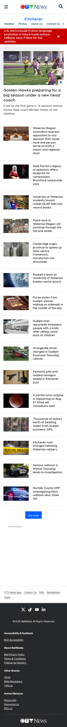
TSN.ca (8, 685)
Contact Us (53, 23)
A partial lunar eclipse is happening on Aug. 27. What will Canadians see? (48, 400)
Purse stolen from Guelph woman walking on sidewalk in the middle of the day (48, 303)
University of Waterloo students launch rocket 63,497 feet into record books (48, 202)
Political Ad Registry (15, 662)
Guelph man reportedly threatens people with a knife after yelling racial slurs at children (47, 328)
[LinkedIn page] (44, 609)
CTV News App (12, 592)
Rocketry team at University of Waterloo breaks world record (48, 278)
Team (7, 597)
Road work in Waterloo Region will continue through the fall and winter (47, 226)
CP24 (7, 677)
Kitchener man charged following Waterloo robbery (45, 446)
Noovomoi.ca (11, 704)
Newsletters (53, 592)
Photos (23, 23)
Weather (9, 23)
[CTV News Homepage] (34, 7)
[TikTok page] (30, 609)
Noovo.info (10, 700)
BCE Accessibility (13, 639)
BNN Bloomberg (13, 681)
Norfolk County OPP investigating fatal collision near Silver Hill (46, 493)
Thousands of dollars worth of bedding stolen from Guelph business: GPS (47, 424)
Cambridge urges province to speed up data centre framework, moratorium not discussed (47, 252)
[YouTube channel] (37, 609)
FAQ (41, 592)
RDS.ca (8, 708)
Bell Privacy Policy (14, 654)
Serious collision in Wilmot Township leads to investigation (47, 469)
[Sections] (6, 6)
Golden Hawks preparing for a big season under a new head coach (32, 95)
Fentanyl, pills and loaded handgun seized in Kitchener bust (46, 377)
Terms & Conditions (15, 658)
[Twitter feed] (23, 609)
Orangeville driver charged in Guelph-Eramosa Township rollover (46, 353)
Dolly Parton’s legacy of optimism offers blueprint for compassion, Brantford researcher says (48, 175)
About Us (36, 23)
